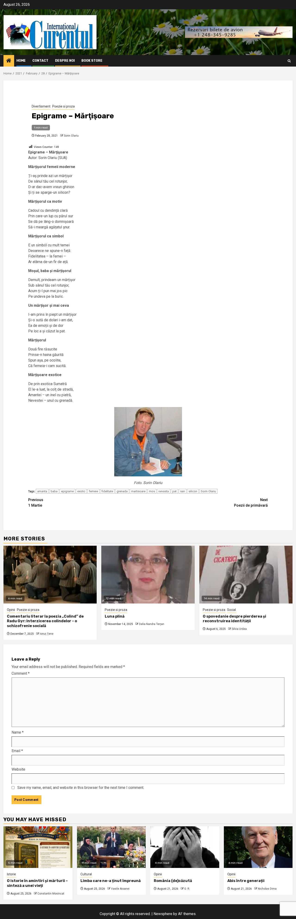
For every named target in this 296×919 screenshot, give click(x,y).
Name (18, 732)
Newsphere (163, 914)
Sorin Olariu (71, 135)
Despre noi (65, 61)
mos (152, 491)
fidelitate (107, 491)
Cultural (86, 874)
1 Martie (35, 503)
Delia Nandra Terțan (151, 624)
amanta (42, 491)
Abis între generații (246, 881)
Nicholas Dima (267, 888)
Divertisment (41, 106)
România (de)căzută (173, 881)
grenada (122, 491)
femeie (93, 491)
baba (54, 491)
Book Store (91, 61)
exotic (81, 491)
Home (21, 61)
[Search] (289, 60)
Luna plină (114, 616)
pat (174, 491)
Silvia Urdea (239, 629)
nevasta (163, 491)
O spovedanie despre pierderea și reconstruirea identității (234, 618)
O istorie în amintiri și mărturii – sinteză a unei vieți (37, 883)
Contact (40, 61)
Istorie (11, 874)
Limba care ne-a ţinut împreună (110, 881)
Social (231, 610)
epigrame (67, 491)
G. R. (187, 888)
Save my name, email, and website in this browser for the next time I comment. (80, 787)
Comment (21, 673)
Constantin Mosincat (50, 893)
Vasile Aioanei (120, 888)
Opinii (11, 610)
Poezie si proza (63, 106)
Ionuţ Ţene (46, 633)
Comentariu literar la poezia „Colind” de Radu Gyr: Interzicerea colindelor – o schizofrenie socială (45, 621)
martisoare (138, 491)
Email (17, 751)
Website (18, 769)
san (182, 491)
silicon (192, 491)
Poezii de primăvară (251, 503)
